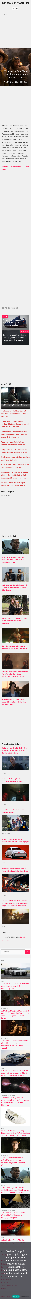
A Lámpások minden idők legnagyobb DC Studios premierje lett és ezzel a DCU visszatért (14, 587)
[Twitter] (17, 8)
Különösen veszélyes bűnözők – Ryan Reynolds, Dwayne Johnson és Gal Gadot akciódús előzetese (14, 750)
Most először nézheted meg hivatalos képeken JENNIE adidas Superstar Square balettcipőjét (15, 1133)
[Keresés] (27, 951)
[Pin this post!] (12, 308)
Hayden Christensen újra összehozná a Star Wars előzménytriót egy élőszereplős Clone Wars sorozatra (15, 674)
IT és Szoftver (6, 833)
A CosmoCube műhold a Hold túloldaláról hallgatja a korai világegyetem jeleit (13, 1215)
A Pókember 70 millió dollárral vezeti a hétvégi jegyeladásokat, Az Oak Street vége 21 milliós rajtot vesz (15, 475)
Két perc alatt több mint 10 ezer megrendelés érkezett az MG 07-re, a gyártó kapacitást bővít (15, 1072)
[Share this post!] (3, 308)
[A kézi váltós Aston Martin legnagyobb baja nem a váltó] (15, 1234)
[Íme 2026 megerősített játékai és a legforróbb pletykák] (15, 829)
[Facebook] (13, 8)
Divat (2, 1128)
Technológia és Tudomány (8, 1095)
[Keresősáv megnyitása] (28, 14)
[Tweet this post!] (6, 308)
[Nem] (29, 1270)
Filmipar (24, 82)
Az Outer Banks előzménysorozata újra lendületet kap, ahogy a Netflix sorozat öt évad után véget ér (14, 434)
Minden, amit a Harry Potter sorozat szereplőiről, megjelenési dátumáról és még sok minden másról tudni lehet (15, 903)
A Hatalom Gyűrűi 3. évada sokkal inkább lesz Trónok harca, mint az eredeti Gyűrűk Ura (13, 560)
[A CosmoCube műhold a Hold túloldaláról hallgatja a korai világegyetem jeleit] (15, 1207)
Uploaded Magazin (15, 3)
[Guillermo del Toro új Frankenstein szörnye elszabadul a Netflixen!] (15, 800)
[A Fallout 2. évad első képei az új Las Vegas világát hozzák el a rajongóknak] (15, 891)
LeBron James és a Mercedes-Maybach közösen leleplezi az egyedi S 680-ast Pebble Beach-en (15, 424)
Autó (3, 863)
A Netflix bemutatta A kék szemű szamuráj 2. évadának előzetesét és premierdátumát (14, 702)
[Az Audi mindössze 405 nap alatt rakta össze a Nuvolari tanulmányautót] (15, 978)
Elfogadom (16, 1296)
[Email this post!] (17, 308)
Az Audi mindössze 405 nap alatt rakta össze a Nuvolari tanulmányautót (15, 986)
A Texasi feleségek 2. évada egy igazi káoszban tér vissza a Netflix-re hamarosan (14, 621)
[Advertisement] (15, 32)
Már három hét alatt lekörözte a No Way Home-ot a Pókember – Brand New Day (14, 413)
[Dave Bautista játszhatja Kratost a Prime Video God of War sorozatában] (15, 642)
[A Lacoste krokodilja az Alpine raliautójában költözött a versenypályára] (15, 859)
